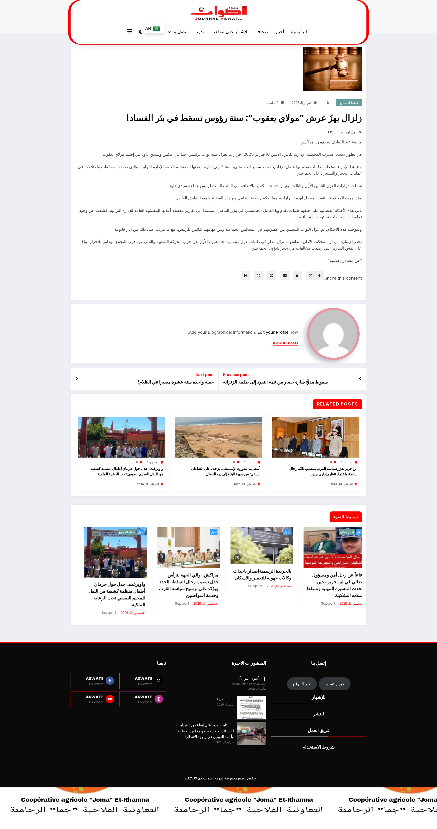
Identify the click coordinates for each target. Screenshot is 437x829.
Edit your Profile (273, 332)
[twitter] (310, 275)
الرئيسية (299, 31)
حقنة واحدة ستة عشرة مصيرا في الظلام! (176, 382)
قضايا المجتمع (349, 102)
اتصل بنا (180, 31)
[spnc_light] (140, 32)
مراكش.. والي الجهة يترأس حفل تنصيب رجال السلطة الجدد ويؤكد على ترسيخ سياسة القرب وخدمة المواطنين (112, 585)
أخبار (279, 31)
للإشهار (318, 715)
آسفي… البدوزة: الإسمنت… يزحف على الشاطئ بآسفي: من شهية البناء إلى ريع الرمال (225, 471)
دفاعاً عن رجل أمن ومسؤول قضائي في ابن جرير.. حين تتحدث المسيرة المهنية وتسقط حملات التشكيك (258, 585)
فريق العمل (319, 748)
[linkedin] (297, 275)
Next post (205, 375)
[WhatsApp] (258, 275)
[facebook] (319, 275)
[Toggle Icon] (130, 31)
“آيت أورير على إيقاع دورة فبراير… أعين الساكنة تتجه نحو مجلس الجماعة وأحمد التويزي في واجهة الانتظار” (205, 748)
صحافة (261, 31)
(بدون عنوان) (249, 696)
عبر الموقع (302, 701)
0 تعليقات (272, 102)
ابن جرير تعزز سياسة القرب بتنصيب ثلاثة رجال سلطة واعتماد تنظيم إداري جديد (323, 471)
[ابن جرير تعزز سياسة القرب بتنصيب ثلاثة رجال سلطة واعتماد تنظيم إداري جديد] (315, 437)
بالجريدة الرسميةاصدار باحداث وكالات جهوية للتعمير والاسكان (185, 574)
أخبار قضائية (270, 532)
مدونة (200, 31)
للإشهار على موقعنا (230, 31)
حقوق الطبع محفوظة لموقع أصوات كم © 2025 (220, 795)
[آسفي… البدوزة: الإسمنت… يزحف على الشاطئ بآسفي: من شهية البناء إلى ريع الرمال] (218, 437)
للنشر (318, 731)
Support (347, 462)
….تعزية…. (220, 716)
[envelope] (285, 275)
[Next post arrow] (76, 378)
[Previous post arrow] (360, 378)
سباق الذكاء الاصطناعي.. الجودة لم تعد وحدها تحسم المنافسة (331, 619)
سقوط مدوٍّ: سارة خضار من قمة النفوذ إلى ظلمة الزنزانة (275, 382)
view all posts (285, 343)
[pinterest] (271, 275)
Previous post (236, 375)
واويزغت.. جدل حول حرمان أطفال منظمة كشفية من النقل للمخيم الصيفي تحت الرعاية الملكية (127, 471)
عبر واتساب (335, 701)
